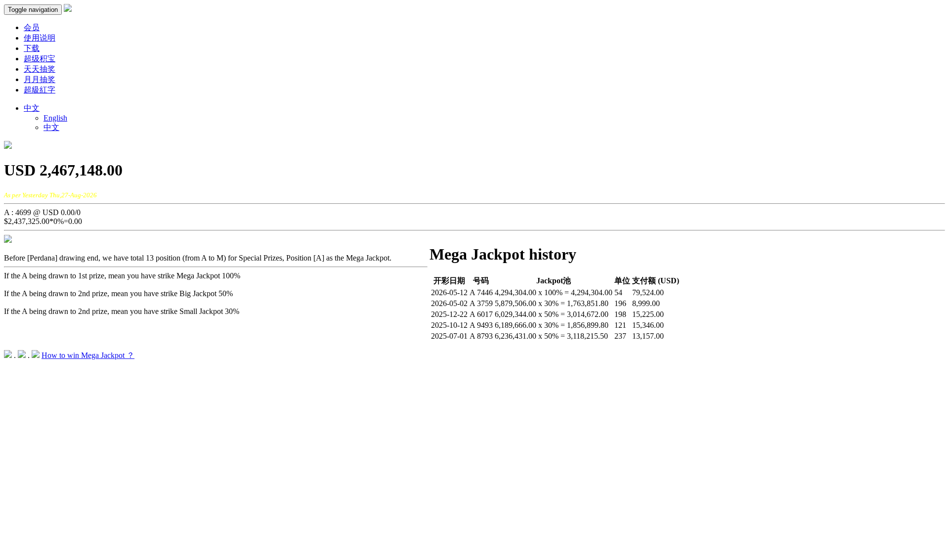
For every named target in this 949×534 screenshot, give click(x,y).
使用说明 (39, 38)
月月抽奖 (39, 79)
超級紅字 (39, 90)
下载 (32, 48)
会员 (32, 27)
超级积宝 (39, 58)
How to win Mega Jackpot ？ (88, 355)
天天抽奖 (39, 69)
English (55, 118)
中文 (51, 127)
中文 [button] (32, 108)
